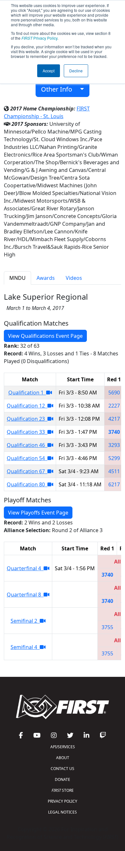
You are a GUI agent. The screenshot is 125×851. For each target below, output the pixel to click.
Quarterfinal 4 (25, 568)
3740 (114, 431)
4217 (114, 418)
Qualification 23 (27, 418)
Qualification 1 (27, 392)
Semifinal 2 (25, 620)
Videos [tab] (74, 277)
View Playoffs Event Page (38, 512)
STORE (63, 790)
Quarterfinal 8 (25, 594)
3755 (107, 627)
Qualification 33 (27, 431)
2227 (114, 405)
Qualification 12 (27, 405)
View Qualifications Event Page (45, 335)
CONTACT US (62, 768)
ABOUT (62, 757)
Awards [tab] (46, 277)
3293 (114, 445)
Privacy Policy (39, 38)
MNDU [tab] (17, 277)
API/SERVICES (62, 747)
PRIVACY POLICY (62, 801)
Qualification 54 (27, 458)
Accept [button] (48, 70)
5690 (114, 392)
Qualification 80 (27, 484)
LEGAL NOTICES (62, 812)
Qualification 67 (27, 471)
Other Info (59, 89)
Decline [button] (76, 70)
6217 (114, 484)
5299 (114, 458)
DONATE (62, 779)
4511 (114, 471)
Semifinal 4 (25, 647)
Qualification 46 (27, 445)
